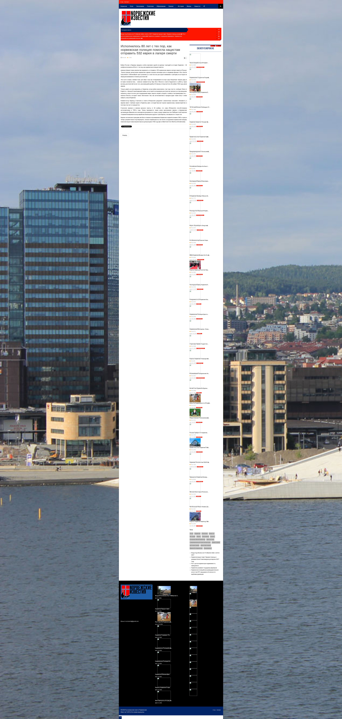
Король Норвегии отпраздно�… (199, 358)
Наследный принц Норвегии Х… (199, 92)
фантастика (210, 539)
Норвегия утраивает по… (163, 635)
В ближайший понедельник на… (199, 373)
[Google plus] (219, 34)
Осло (131, 6)
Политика (150, 6)
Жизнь (189, 6)
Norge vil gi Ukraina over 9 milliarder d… (166, 595)
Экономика (140, 6)
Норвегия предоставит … (163, 609)
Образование (161, 6)
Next (219, 46)
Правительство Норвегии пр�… (199, 136)
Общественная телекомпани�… (199, 418)
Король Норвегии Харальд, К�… (199, 521)
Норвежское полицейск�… (163, 648)
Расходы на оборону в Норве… (199, 210)
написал (123, 95)
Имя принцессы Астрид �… (163, 700)
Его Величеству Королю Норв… (199, 240)
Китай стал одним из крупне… (199, 388)
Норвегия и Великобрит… (163, 674)
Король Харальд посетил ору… (199, 270)
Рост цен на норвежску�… (163, 622)
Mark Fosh (165, 121)
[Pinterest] (219, 36)
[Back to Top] (120, 717)
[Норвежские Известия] (138, 18)
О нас (121, 2)
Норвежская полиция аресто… (199, 314)
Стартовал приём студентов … (199, 344)
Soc (206, 6)
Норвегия (123, 6)
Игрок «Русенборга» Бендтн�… (199, 225)
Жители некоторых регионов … (199, 492)
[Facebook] (219, 29)
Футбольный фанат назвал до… (199, 506)
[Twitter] (219, 32)
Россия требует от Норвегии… (199, 432)
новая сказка (216, 542)
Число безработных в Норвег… (199, 62)
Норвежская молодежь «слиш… (199, 329)
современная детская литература (200, 542)
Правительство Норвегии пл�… (199, 447)
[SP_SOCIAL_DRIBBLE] (219, 38)
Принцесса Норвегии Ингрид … (199, 477)
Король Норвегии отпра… (163, 687)
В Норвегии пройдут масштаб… (199, 196)
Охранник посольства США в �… (200, 462)
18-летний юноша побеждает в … (200, 107)
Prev (214, 46)
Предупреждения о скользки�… (200, 151)
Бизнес (171, 6)
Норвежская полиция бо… (163, 661)
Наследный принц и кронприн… (199, 181)
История (181, 6)
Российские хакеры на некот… (199, 166)
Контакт (126, 2)
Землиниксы (207, 548)
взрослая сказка (206, 545)
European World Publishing (197, 539)
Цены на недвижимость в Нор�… (200, 403)
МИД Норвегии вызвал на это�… (200, 255)
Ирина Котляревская (196, 548)
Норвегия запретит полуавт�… (199, 122)
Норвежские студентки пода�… (200, 77)
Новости (197, 6)
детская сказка (194, 545)
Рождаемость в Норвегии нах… (199, 299)
